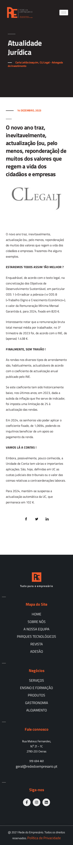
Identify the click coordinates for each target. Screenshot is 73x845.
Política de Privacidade (44, 838)
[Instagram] (36, 802)
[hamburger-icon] (63, 12)
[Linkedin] (46, 802)
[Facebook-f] (27, 802)
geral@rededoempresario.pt (36, 766)
